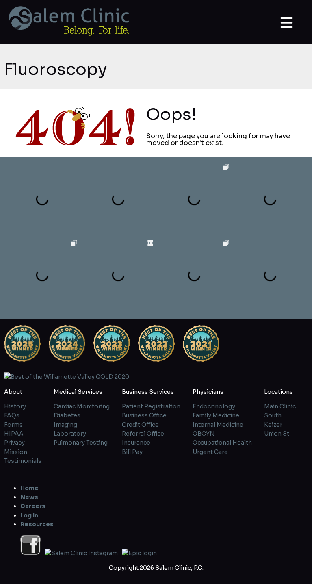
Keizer (273, 424)
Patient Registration (151, 406)
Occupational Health (222, 442)
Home (29, 488)
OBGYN (204, 433)
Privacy (14, 442)
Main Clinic (280, 406)
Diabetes (67, 415)
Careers (33, 506)
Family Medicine (216, 415)
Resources (37, 524)
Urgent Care (210, 452)
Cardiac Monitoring (82, 406)
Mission (15, 452)
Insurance (136, 442)
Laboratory (70, 433)
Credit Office (140, 424)
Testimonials (22, 461)
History (15, 406)
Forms (13, 424)
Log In (29, 515)
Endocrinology (214, 406)
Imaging (65, 424)
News (29, 497)
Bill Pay (132, 452)
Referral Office (143, 433)
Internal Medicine (218, 424)
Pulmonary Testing (81, 442)
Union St (276, 433)
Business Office (144, 415)
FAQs (12, 415)
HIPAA (14, 433)
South (273, 415)
